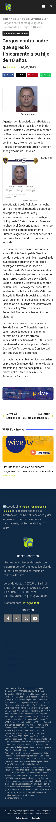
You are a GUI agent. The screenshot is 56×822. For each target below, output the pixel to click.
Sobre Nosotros (23, 818)
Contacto (36, 818)
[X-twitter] (26, 618)
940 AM (10, 652)
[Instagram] (17, 618)
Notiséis (15, 19)
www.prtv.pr (9, 475)
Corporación (13, 671)
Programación (14, 658)
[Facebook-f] (8, 618)
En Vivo (10, 640)
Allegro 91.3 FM (14, 646)
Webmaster (45, 814)
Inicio (5, 19)
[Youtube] (35, 618)
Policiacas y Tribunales (34, 19)
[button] (51, 6)
